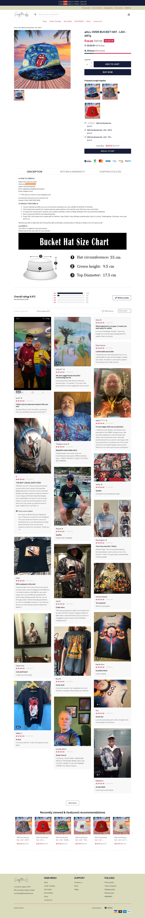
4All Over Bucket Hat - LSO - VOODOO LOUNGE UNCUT (101, 838)
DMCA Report (97, 908)
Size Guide (68, 21)
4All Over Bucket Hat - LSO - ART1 (99, 130)
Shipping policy (108, 8)
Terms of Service (97, 8)
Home (16, 27)
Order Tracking (55, 21)
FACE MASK (79, 21)
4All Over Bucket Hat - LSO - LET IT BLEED (120, 838)
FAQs (88, 21)
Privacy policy (86, 8)
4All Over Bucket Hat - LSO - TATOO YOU (99, 137)
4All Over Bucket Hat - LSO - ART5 (104, 123)
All (19, 27)
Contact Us (97, 21)
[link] (8, 909)
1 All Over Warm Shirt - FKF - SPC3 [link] (27, 908)
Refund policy (119, 8)
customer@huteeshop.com (23, 893)
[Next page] (132, 833)
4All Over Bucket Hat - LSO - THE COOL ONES (81, 838)
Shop (45, 21)
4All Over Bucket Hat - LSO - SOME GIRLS (62, 838)
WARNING (128, 8)
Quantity (87, 60)
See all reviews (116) (21, 299)
